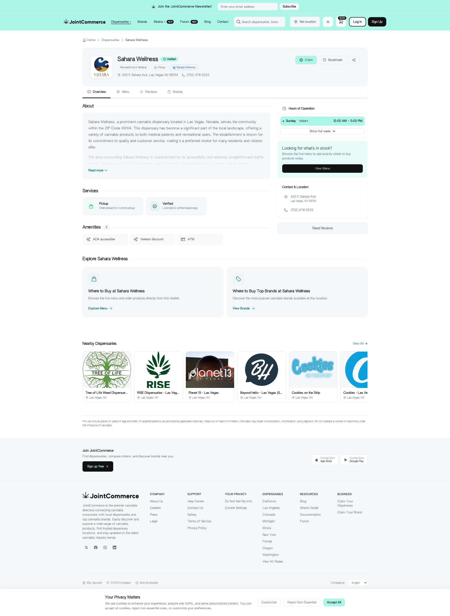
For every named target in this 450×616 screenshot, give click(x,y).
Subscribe (289, 6)
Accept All (334, 602)
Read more (95, 170)
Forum (304, 521)
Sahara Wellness (185, 67)
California (269, 501)
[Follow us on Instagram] (105, 547)
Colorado (268, 514)
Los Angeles (271, 508)
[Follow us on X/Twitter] (86, 547)
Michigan (268, 521)
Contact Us (195, 508)
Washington (270, 554)
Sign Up (377, 21)
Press (154, 514)
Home (91, 40)
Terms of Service (199, 521)
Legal (154, 521)
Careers (155, 508)
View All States (272, 561)
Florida (267, 541)
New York (269, 535)
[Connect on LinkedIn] (114, 547)
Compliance (338, 582)
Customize (269, 602)
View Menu (322, 168)
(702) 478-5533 (198, 75)
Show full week (320, 131)
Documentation (310, 514)
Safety (192, 514)
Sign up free (95, 466)
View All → (360, 343)
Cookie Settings (236, 508)
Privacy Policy (197, 528)
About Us (156, 501)
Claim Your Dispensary (345, 503)
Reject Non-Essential (301, 602)
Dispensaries (110, 40)
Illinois (266, 528)
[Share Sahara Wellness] (354, 60)
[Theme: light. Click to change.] (328, 22)
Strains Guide (309, 508)
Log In (357, 21)
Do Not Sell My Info (238, 501)
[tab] (96, 92)
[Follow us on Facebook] (95, 547)
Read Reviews (322, 228)
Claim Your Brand (350, 512)
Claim (309, 60)
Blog (303, 501)
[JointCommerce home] (84, 21)
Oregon (267, 548)
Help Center (196, 501)
